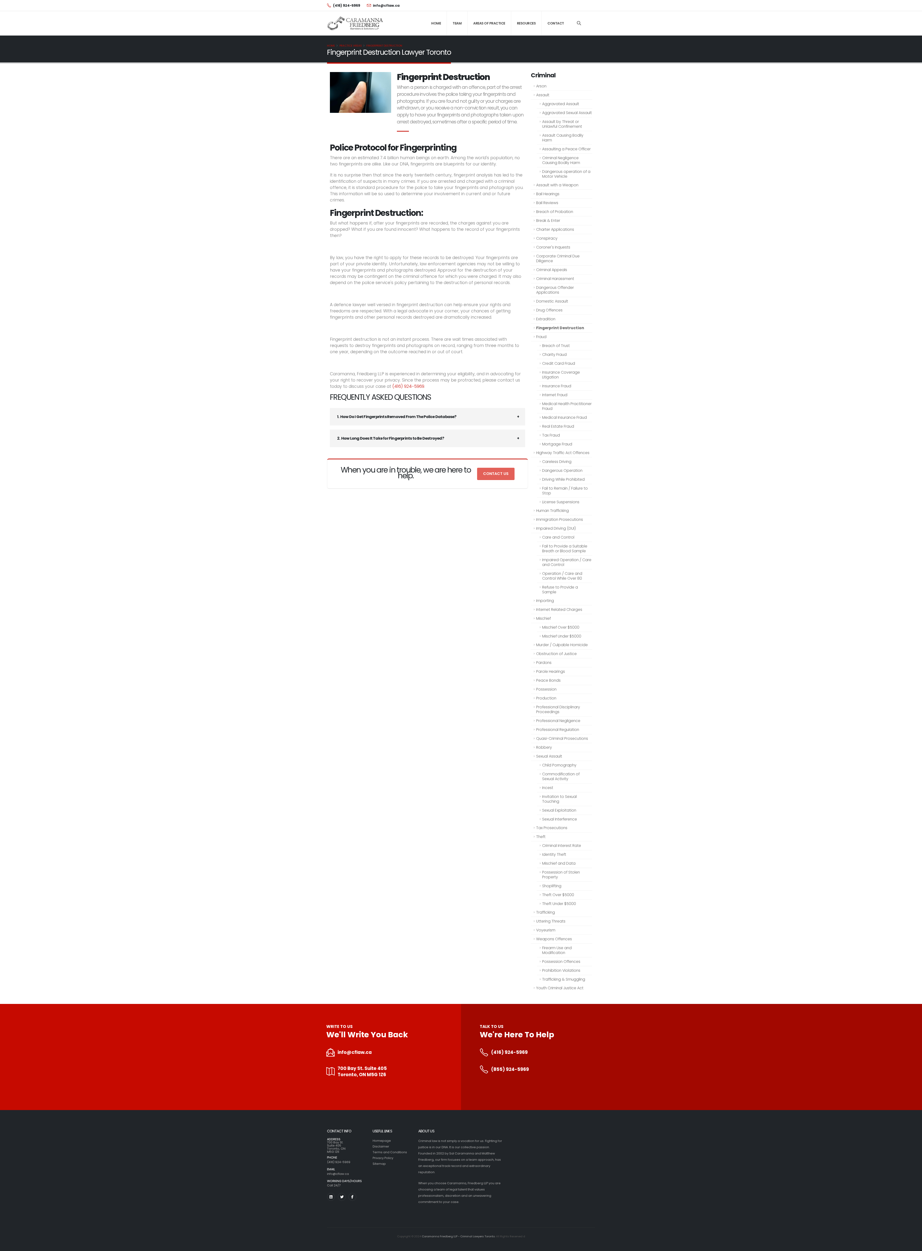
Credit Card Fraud (558, 363)
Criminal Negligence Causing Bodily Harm (561, 160)
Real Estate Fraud (558, 426)
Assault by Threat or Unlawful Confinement (562, 124)
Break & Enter (548, 220)
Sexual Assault (549, 756)
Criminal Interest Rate (561, 845)
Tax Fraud (551, 435)
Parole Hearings (550, 671)
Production (546, 698)
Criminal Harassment (555, 278)
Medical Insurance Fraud (564, 417)
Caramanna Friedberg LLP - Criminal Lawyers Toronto (458, 1236)
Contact (555, 23)
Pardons (544, 662)
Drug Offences (549, 310)
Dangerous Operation (562, 470)
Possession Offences (561, 961)
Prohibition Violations (561, 970)
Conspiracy (547, 238)
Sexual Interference (559, 819)
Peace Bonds (548, 680)
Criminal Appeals (551, 270)
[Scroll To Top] (914, 1245)
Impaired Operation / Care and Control (566, 562)
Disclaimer (381, 1146)
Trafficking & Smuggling (563, 979)
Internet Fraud (554, 395)
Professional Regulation (557, 729)
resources (526, 23)
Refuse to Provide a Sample (560, 589)
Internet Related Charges (559, 609)
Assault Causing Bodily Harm (562, 138)
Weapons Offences (554, 939)
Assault (542, 95)
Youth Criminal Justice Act (559, 988)
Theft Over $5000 (558, 895)
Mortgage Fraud (557, 444)
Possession (546, 689)
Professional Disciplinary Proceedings (558, 709)
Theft (541, 836)
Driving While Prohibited (563, 479)
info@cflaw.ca (355, 1052)
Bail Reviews (547, 203)
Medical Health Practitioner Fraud (567, 406)
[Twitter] (342, 1197)
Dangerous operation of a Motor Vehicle (566, 174)
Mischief (543, 618)
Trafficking (545, 912)
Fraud (541, 337)
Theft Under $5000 (559, 903)
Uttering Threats (550, 921)
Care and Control (558, 537)
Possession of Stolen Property (561, 874)
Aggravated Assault (560, 104)
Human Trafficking (552, 510)
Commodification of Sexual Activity (561, 776)
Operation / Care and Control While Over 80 (562, 576)
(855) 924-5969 (510, 1069)
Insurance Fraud (556, 386)
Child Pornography (559, 765)
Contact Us (496, 473)
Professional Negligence (558, 720)
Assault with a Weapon (557, 185)
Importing (545, 600)
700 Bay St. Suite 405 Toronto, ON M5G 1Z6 (362, 1071)
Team (457, 23)
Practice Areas (351, 46)
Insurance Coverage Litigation (561, 375)
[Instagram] (331, 1197)
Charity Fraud (554, 354)
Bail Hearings (547, 194)
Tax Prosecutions (551, 828)
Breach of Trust (556, 345)
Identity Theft (554, 854)
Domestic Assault (552, 301)
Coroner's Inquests (553, 247)
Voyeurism (545, 930)
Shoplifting (551, 886)
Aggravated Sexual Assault (567, 112)
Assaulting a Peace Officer (566, 149)
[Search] (579, 23)
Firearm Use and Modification (557, 950)
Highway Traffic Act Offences (562, 452)
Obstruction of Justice (556, 653)
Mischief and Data (559, 863)
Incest (547, 787)
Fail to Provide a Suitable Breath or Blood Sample (564, 548)
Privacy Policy (383, 1158)
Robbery (544, 747)
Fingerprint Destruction (384, 46)
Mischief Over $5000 (560, 627)
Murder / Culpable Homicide (562, 645)
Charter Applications (555, 229)
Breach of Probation (554, 211)
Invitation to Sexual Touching (559, 799)
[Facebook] (352, 1197)
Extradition (545, 319)
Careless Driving (556, 461)
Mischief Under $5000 (561, 636)
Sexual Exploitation (559, 810)
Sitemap (379, 1164)
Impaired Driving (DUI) (556, 528)
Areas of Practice (489, 23)
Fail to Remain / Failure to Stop (565, 491)
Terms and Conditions (390, 1152)
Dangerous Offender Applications (555, 290)
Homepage (382, 1141)
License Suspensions (560, 502)
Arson (541, 86)
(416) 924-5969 (408, 386)
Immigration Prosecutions (559, 519)
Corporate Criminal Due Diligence (558, 258)
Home (436, 23)
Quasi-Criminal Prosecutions (562, 738)
